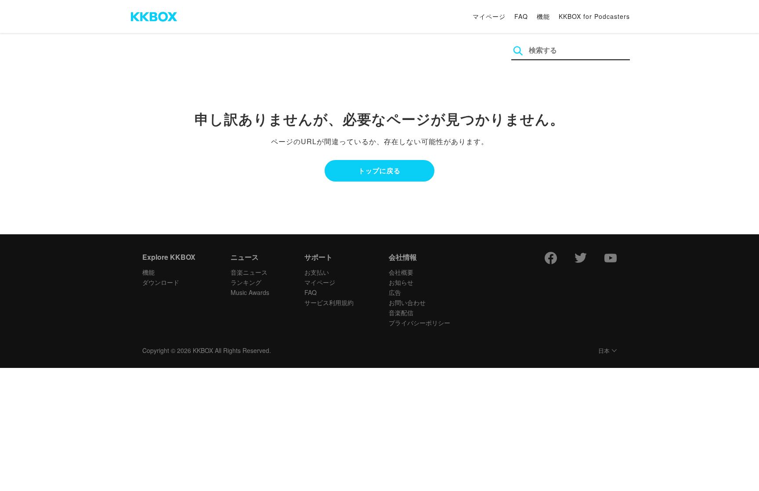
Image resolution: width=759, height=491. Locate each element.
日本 (604, 351)
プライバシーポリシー (419, 322)
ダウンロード (160, 282)
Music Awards (250, 292)
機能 (543, 16)
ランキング (246, 282)
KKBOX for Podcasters (594, 16)
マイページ (489, 16)
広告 (395, 292)
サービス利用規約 (329, 302)
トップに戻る (379, 170)
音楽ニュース (249, 272)
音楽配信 (401, 312)
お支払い (316, 272)
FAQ (521, 16)
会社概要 (401, 272)
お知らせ (401, 282)
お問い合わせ (407, 302)
